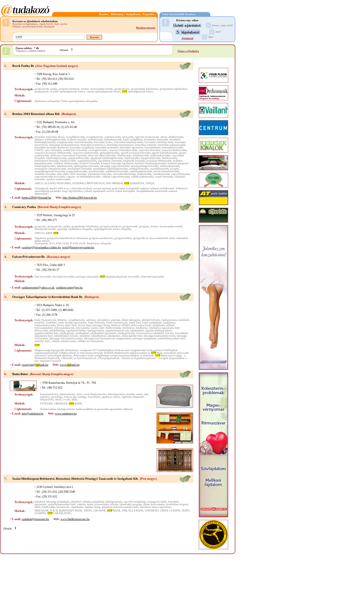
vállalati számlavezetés (63, 341)
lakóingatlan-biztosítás (86, 166)
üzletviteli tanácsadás (152, 276)
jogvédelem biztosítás (110, 160)
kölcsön (169, 333)
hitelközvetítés (68, 160)
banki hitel (135, 322)
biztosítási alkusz (55, 137)
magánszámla (123, 338)
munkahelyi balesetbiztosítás (50, 168)
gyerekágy (57, 397)
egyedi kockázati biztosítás (135, 152)
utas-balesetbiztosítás (124, 174)
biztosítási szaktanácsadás (172, 145)
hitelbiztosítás (169, 158)
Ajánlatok (187, 38)
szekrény (45, 397)
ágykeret (107, 397)
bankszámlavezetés (45, 325)
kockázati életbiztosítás (159, 160)
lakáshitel (85, 335)
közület (131, 394)
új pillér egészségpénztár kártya (67, 91)
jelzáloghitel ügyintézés (103, 333)
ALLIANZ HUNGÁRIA (57, 183)
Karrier (103, 14)
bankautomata (169, 320)
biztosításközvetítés (172, 147)
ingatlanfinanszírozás (117, 330)
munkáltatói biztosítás (79, 168)
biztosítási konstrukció (93, 145)
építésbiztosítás (141, 155)
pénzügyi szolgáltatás (144, 338)
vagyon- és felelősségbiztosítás (83, 176)
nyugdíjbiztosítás (75, 137)
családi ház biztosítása (75, 150)
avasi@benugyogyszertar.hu (78, 247)
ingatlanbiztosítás (87, 160)
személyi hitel (42, 341)
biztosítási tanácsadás (106, 147)
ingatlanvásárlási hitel (46, 333)
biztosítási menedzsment (120, 145)
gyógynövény (122, 89)
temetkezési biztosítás (99, 174)
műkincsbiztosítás (169, 166)
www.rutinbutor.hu (66, 413)
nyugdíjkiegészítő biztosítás (50, 171)
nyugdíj (174, 168)
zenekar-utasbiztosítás (58, 179)
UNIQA (150, 183)
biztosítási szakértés (145, 145)
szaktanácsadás (112, 137)
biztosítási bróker (103, 142)
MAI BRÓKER (114, 183)
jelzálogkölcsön (126, 333)
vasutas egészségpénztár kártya (103, 91)
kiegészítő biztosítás (134, 160)
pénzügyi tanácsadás (87, 276)
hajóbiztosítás (131, 158)
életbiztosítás (124, 155)
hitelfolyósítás (113, 328)
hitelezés (62, 320)
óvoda (66, 399)
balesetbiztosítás (113, 139)
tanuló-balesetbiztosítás (166, 171)
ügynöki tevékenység (147, 137)
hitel (101, 328)
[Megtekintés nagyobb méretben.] (175, 396)
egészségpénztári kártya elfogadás (112, 229)
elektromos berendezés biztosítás (68, 155)
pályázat (91, 320)
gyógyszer (40, 226)
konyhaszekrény (49, 394)
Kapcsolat (149, 14)
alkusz (163, 137)
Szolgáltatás (133, 14)
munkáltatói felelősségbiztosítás (110, 168)
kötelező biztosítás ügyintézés (117, 163)
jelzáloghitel (82, 333)
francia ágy (70, 397)
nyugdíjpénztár (94, 137)
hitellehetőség (57, 330)
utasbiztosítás (144, 174)
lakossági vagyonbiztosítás (114, 166)
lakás (74, 399)
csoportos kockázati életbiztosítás (53, 152)
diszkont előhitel (120, 325)
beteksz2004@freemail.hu (36, 197)
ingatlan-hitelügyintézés (158, 330)
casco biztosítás (53, 150)
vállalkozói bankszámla (90, 341)
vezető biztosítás (164, 176)
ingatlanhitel (137, 330)
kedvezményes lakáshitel (150, 333)
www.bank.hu (69, 364)
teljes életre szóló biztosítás (71, 174)
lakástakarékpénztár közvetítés (119, 276)
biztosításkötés (152, 147)
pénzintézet (103, 320)
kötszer (85, 89)
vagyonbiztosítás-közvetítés (50, 176)
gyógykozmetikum (69, 89)
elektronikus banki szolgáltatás (148, 325)
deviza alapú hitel (66, 325)
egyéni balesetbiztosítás (164, 152)
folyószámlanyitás (64, 328)
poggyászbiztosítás (77, 171)
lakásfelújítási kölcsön (66, 335)
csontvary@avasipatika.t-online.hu (41, 247)
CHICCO (39, 233)
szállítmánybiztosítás (117, 171)
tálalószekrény (67, 394)
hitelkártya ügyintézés (161, 328)
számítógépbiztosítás (141, 171)
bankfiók (40, 322)
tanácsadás (128, 137)
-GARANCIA (134, 183)
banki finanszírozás (117, 322)
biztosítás (40, 137)
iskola (58, 399)
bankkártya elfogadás (80, 229)
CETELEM (46, 403)
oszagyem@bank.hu (35, 364)
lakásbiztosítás (65, 166)
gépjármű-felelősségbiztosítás (107, 158)
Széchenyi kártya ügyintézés (155, 507)
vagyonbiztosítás (180, 174)
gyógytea (144, 226)
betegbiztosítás (65, 142)
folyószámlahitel (44, 328)
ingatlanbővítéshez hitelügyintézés (85, 330)
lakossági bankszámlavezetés (159, 335)
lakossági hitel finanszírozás (99, 338)
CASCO (39, 150)
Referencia (117, 14)
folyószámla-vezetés (87, 328)
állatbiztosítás (176, 137)
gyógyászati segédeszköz (173, 89)
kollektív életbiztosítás (66, 163)
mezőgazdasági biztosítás (144, 166)
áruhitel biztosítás (76, 139)
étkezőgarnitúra (116, 394)
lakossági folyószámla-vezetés (66, 338)
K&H (49, 233)
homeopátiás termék (102, 89)
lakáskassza (114, 335)
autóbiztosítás (95, 139)
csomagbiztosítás (97, 150)
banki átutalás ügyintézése (72, 322)
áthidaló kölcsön (151, 320)
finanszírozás (49, 320)
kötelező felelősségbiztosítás (150, 163)
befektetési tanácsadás (156, 139)
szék (146, 394)
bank (37, 320)
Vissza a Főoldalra (188, 51)
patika (53, 89)
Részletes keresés (145, 27)
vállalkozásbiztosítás (142, 176)
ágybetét (126, 397)
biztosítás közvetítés (63, 276)
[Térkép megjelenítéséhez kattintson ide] (185, 69)
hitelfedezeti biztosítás (47, 160)
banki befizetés (96, 322)
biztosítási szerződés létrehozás (51, 147)
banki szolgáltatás (133, 139)
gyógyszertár (42, 89)
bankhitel (51, 322)
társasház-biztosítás (45, 174)
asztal (139, 394)
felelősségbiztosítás (56, 158)
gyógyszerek (42, 91)
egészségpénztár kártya (137, 91)
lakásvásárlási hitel (132, 335)
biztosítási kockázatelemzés (64, 145)
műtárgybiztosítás (139, 168)
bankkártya (169, 322)
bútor (80, 394)
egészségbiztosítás (109, 152)
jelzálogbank (67, 333)
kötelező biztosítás (89, 163)
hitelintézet (128, 328)
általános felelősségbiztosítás (50, 139)
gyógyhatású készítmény (144, 89)
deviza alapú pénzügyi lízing (94, 325)
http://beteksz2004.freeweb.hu (80, 197)
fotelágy (82, 397)
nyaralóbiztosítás (159, 168)
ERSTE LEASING (170, 510)
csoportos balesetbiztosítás (122, 150)
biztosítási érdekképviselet (128, 142)
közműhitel (181, 333)
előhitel (170, 325)
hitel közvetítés (43, 276)
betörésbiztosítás (83, 142)
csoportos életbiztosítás (174, 150)
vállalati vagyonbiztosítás (116, 176)
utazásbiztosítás (161, 174)
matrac (117, 397)
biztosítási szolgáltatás (82, 147)
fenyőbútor (94, 397)
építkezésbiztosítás (160, 155)
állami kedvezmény (154, 504)
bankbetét (183, 320)
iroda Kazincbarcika (95, 394)
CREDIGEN (60, 403)
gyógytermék (130, 226)
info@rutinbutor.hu (32, 413)
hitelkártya (142, 328)
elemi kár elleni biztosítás (102, 155)
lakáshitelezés (98, 335)
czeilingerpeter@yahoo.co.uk (38, 287)
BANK (75, 403)
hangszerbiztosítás (151, 158)
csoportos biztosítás (149, 150)
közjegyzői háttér (157, 501)
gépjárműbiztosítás (78, 158)
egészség (62, 229)
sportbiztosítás (96, 171)
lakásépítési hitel (44, 335)
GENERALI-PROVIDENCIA (88, 183)
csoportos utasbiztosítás (85, 152)
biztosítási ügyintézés (131, 147)
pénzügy (115, 320)
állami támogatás (131, 320)
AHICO (39, 183)
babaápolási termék (45, 229)
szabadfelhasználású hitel (171, 338)
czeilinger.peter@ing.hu (69, 287)
